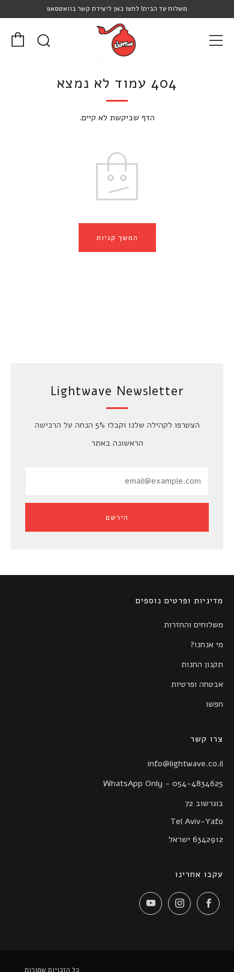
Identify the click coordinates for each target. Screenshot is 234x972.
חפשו (214, 704)
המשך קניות (117, 237)
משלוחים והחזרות (193, 624)
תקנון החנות (202, 664)
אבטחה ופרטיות (197, 684)
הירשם (117, 517)
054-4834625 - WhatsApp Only (163, 783)
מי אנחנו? (206, 644)
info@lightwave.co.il (185, 763)
